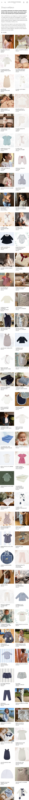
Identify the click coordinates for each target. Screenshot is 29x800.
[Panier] (27, 2)
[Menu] (2, 2)
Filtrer (4, 32)
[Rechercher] (5, 2)
